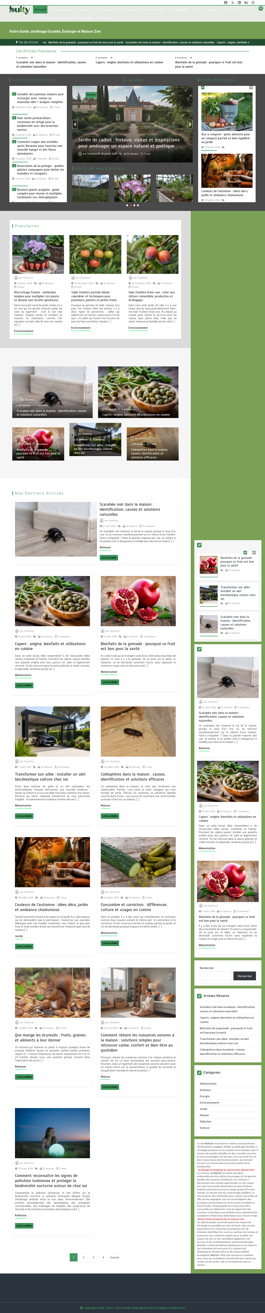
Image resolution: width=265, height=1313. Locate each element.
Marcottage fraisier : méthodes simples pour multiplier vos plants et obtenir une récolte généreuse (36, 296)
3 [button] (134, 205)
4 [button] (138, 205)
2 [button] (131, 205)
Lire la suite (108, 557)
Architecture (107, 9)
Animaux (85, 9)
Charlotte (92, 154)
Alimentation (62, 9)
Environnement (153, 9)
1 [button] (127, 205)
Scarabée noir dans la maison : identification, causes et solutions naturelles (87, 42)
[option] (87, 42)
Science (40, 17)
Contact (104, 17)
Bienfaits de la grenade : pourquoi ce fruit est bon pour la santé (38, 453)
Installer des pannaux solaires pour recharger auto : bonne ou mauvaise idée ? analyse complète (40, 98)
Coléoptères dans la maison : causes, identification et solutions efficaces (150, 453)
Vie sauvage (82, 17)
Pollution (232, 9)
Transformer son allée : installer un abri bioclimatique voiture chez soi (95, 449)
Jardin (198, 9)
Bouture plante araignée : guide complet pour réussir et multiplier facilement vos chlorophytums (39, 193)
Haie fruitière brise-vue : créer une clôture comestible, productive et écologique (152, 296)
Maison (214, 9)
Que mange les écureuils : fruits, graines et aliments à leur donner (50, 1038)
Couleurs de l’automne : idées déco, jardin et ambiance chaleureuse (224, 132)
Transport (60, 17)
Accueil (40, 9)
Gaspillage (179, 9)
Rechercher (207, 968)
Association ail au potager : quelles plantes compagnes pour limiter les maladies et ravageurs (40, 170)
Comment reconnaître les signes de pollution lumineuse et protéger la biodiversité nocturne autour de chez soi (51, 1180)
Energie (129, 9)
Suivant (114, 1257)
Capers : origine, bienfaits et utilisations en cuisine (164, 42)
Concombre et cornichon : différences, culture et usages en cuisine (134, 907)
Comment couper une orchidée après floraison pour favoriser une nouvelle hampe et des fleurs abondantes (40, 147)
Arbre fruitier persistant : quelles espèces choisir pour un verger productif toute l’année (223, 199)
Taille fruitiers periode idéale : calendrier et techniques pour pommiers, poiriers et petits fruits (94, 296)
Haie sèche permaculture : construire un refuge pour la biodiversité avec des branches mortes (37, 124)
